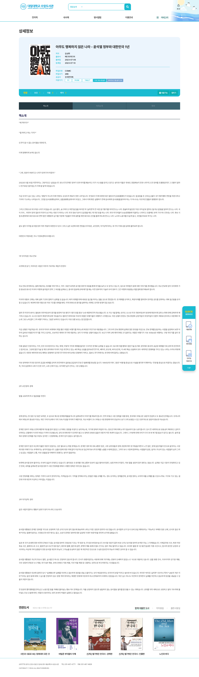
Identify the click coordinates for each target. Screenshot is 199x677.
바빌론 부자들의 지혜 (67, 654)
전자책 (34, 17)
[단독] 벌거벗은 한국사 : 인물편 (132, 654)
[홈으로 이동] (37, 6)
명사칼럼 (97, 17)
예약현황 (189, 344)
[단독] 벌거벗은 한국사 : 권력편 (99, 654)
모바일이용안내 (189, 359)
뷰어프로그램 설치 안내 (115, 80)
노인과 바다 (164, 654)
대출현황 (189, 329)
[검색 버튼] (127, 7)
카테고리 (164, 17)
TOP (189, 368)
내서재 (66, 17)
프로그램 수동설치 (99, 80)
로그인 (178, 9)
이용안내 (129, 17)
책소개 (45, 106)
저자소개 (99, 106)
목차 (153, 106)
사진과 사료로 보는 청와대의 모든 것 (35, 654)
